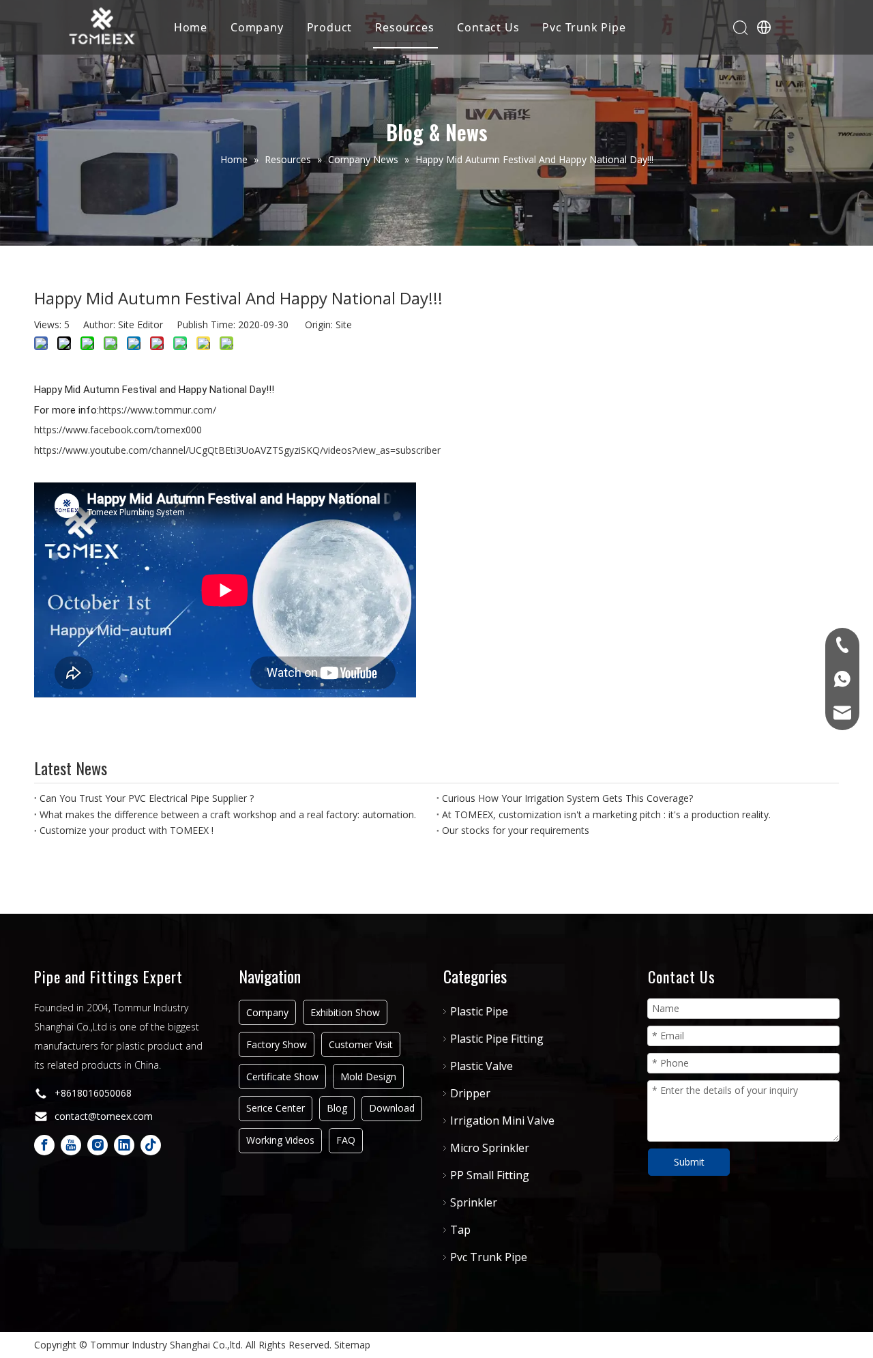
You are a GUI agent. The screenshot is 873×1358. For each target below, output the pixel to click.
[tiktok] (150, 1145)
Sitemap (352, 1344)
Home (190, 27)
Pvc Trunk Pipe (583, 27)
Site (344, 324)
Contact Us (488, 27)
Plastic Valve (481, 1065)
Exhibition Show (345, 1012)
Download (392, 1107)
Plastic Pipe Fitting (497, 1038)
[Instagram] (97, 1145)
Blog (337, 1107)
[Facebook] (44, 1145)
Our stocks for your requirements (515, 830)
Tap (460, 1229)
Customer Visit (361, 1044)
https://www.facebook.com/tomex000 (118, 429)
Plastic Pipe (479, 1011)
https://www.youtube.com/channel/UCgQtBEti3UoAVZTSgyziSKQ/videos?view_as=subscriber (237, 450)
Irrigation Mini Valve (502, 1120)
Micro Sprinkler (489, 1147)
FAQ (345, 1139)
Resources (404, 27)
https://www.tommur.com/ (157, 409)
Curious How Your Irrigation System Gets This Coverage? (567, 798)
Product (330, 27)
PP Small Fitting (489, 1175)
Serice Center (275, 1107)
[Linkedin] (124, 1145)
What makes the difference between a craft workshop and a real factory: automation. (228, 814)
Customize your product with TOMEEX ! (126, 830)
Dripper (470, 1093)
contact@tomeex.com (104, 1116)
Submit (689, 1161)
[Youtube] (71, 1145)
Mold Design (368, 1076)
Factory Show (276, 1044)
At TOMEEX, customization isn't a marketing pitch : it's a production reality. (606, 814)
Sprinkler (473, 1202)
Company (257, 27)
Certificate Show (282, 1076)
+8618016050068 (93, 1092)
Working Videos (280, 1139)
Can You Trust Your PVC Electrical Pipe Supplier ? (147, 798)
